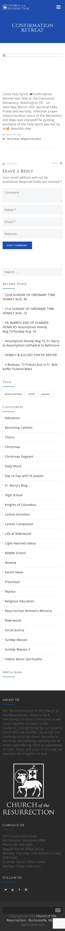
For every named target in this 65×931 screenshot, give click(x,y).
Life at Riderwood (18, 534)
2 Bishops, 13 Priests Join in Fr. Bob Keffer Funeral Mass (30, 366)
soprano (45, 394)
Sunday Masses (16, 640)
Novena (10, 562)
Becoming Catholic (19, 427)
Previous (12, 163)
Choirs (9, 437)
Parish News (13, 138)
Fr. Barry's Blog (16, 485)
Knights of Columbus (20, 505)
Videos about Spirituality (23, 659)
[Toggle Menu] (58, 910)
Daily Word (13, 466)
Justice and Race (13, 394)
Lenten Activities (17, 514)
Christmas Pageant (19, 456)
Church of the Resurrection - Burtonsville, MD (31, 918)
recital (31, 394)
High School (14, 495)
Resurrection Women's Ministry (28, 611)
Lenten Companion (19, 524)
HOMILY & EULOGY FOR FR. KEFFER (31, 355)
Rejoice (10, 591)
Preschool (12, 582)
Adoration (12, 418)
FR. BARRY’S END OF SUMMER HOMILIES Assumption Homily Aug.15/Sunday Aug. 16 (25, 327)
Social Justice (14, 630)
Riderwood (13, 620)
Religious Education (31, 138)
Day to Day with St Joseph (24, 476)
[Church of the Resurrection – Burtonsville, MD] (16, 6)
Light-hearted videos (20, 543)
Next (55, 163)
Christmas (12, 447)
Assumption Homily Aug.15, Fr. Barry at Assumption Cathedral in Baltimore (31, 343)
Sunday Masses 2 (17, 649)
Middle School (15, 553)
